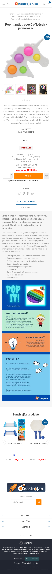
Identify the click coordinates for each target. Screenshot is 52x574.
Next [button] (49, 89)
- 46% (47, 37)
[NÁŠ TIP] (7, 420)
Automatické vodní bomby (14, 444)
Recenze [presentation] (26, 207)
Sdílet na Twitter (19, 193)
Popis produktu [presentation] (26, 201)
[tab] (26, 202)
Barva (25, 140)
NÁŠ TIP (7, 427)
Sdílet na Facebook (24, 193)
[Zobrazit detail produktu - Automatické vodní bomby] (14, 429)
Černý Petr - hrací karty (38, 443)
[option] (9, 89)
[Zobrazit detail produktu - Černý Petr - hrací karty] (38, 429)
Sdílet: (26, 189)
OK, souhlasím (32, 559)
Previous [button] (2, 89)
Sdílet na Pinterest (28, 193)
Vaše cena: (21, 170)
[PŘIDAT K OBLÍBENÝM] (46, 176)
